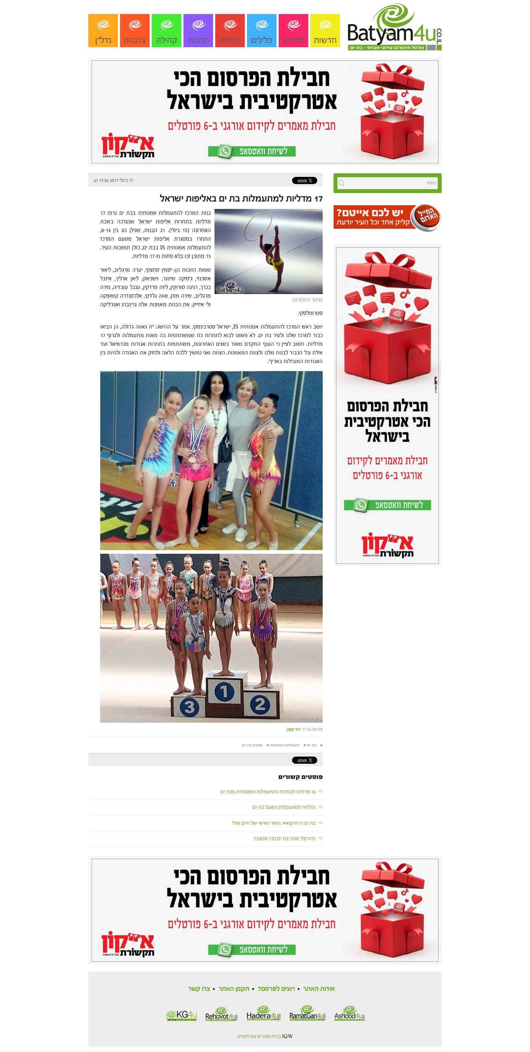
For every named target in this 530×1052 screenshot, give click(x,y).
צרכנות (134, 40)
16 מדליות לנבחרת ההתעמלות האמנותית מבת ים (268, 792)
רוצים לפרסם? (276, 989)
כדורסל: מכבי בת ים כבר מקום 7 (284, 839)
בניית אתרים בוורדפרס (259, 1036)
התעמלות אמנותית (285, 745)
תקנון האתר (233, 989)
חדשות (325, 40)
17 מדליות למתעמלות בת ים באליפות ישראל (241, 198)
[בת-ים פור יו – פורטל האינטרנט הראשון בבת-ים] (395, 25)
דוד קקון (293, 729)
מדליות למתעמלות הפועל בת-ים (283, 807)
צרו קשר (199, 989)
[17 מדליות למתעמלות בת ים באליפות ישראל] (267, 251)
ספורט (293, 40)
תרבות (198, 40)
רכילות (230, 40)
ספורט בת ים (252, 745)
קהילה (166, 40)
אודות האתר (319, 989)
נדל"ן (103, 40)
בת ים (312, 745)
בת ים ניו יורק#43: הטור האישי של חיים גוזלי (273, 823)
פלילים (262, 40)
